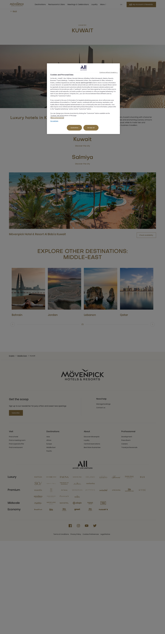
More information (57, 118)
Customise (74, 128)
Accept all (91, 128)
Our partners (54, 121)
